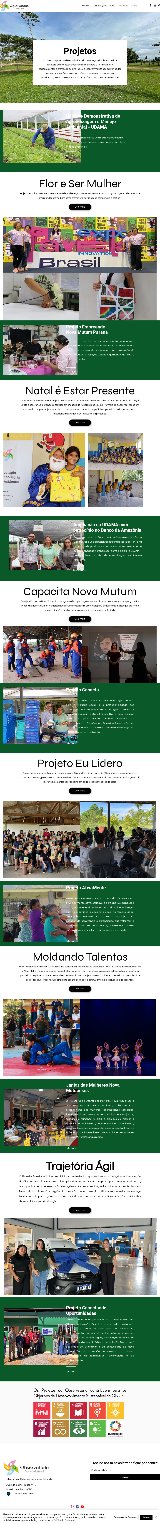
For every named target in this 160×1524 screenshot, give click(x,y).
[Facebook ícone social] (77, 1506)
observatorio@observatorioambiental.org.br (29, 1479)
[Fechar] (156, 1517)
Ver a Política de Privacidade (62, 1520)
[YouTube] (82, 1506)
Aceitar (146, 1517)
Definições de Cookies (125, 1517)
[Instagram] (72, 1506)
